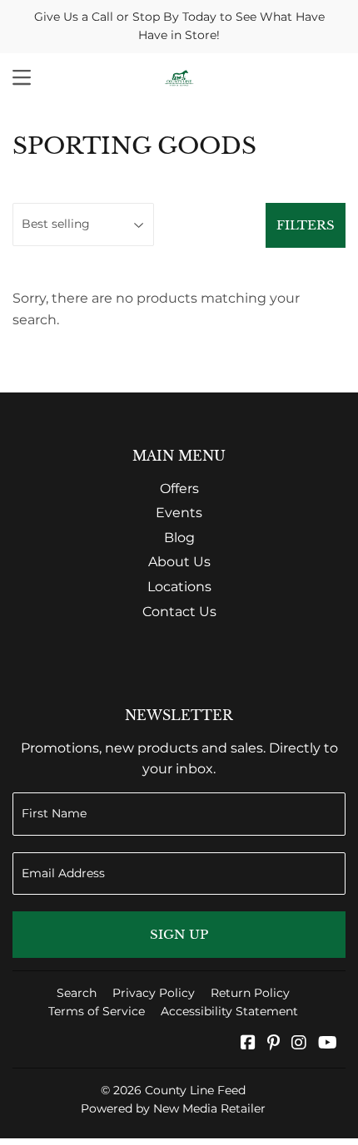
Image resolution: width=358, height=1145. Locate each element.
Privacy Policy (153, 992)
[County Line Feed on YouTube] (327, 1044)
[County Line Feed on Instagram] (298, 1044)
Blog (179, 537)
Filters (305, 225)
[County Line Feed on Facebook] (248, 1044)
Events (179, 513)
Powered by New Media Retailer (173, 1108)
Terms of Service (96, 1011)
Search (77, 992)
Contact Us (179, 611)
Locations (179, 587)
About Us (179, 562)
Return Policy (250, 992)
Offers (179, 488)
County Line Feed (195, 1090)
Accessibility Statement (229, 1011)
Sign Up (179, 934)
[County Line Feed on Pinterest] (273, 1044)
